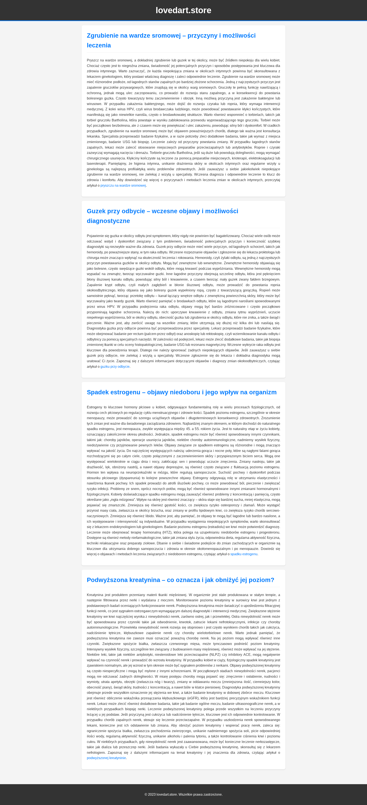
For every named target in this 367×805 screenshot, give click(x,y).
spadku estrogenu (243, 554)
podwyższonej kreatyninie (106, 758)
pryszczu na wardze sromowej (123, 185)
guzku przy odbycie (115, 366)
